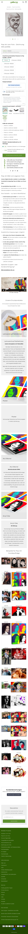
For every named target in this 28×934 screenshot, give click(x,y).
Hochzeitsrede (4, 854)
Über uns (3, 863)
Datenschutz (4, 872)
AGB (2, 867)
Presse (2, 894)
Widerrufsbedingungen (6, 869)
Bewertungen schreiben (14, 794)
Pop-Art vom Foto (16, 7)
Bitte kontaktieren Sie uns (7, 270)
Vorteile (3, 899)
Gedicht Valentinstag (6, 856)
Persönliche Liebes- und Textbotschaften (10, 847)
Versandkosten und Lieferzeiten (8, 874)
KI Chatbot (3, 851)
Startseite (9, 7)
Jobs (2, 897)
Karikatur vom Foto (6, 833)
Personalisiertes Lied (6, 842)
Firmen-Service (4, 890)
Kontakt (3, 901)
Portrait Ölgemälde (5, 838)
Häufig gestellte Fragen (6, 887)
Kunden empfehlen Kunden (7, 903)
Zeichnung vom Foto (6, 844)
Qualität (3, 876)
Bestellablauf (4, 881)
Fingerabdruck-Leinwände (7, 840)
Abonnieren (14, 821)
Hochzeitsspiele (5, 849)
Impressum (4, 865)
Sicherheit (3, 878)
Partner (3, 892)
